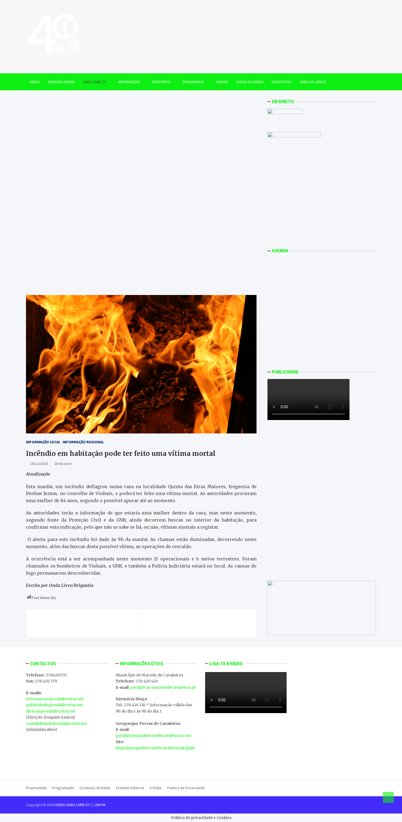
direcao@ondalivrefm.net (50, 711)
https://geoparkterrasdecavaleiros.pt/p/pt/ (155, 747)
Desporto (161, 81)
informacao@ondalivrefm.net (54, 698)
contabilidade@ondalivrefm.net (56, 723)
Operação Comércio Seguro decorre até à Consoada (79, 623)
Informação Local (43, 441)
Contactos (282, 81)
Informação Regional (83, 441)
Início (35, 81)
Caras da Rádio (249, 81)
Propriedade (36, 787)
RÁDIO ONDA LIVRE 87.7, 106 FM (80, 804)
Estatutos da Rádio (95, 787)
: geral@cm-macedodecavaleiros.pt (162, 687)
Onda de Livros (313, 81)
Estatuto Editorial (130, 787)
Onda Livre (63, 463)
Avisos (222, 81)
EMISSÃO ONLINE (61, 81)
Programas (193, 81)
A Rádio (156, 787)
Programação (63, 787)
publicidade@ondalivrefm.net (54, 704)
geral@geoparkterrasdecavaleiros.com (153, 735)
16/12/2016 (39, 463)
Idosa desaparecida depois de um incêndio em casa (199, 623)
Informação (129, 81)
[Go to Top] (388, 797)
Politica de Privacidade (186, 787)
